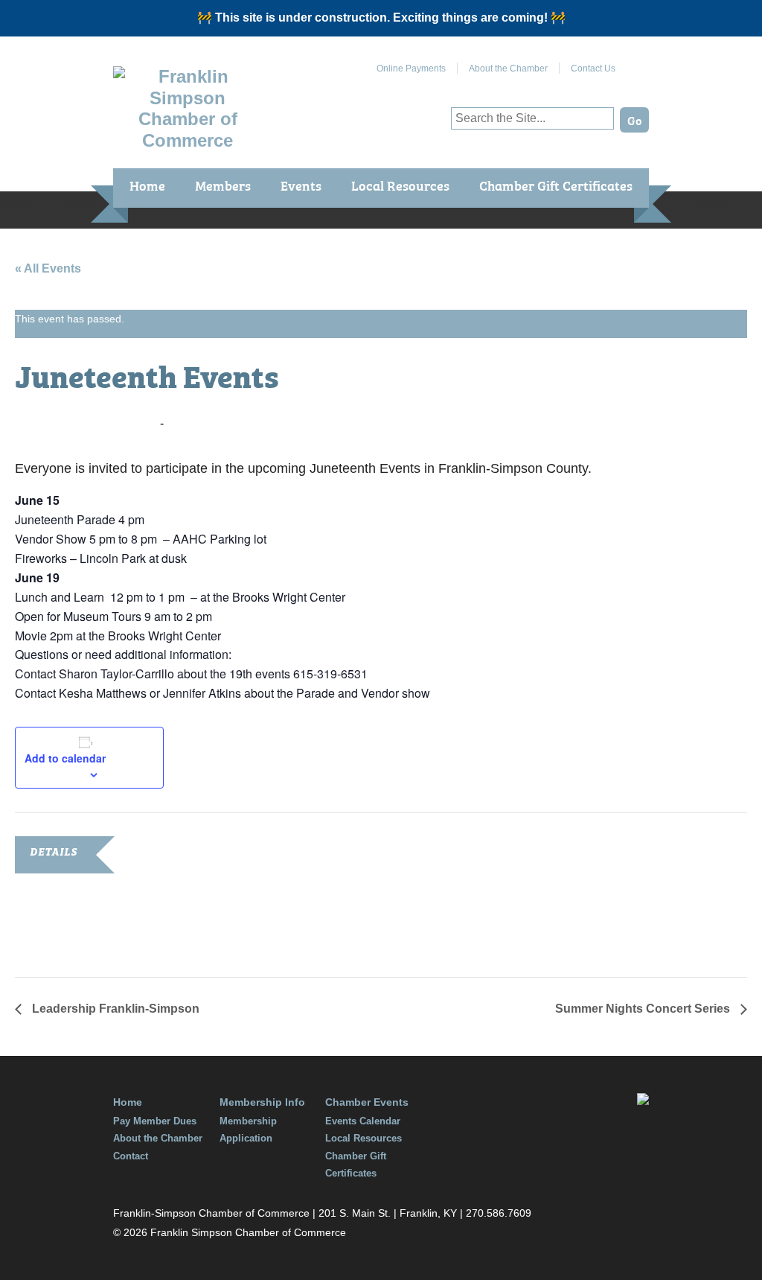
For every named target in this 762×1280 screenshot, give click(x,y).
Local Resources (400, 185)
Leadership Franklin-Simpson (114, 1008)
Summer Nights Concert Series (644, 1008)
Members (223, 185)
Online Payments (411, 68)
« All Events (48, 268)
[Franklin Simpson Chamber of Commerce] (187, 140)
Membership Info (262, 1102)
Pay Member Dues (154, 1121)
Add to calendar (65, 758)
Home (147, 185)
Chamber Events (367, 1102)
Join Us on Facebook (638, 62)
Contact (130, 1156)
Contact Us (593, 68)
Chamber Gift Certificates (556, 185)
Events (301, 185)
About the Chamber (508, 68)
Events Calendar (362, 1121)
